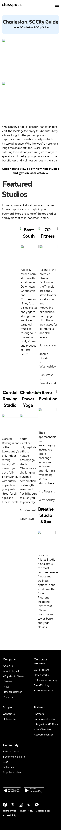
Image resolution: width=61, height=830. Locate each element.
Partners (39, 714)
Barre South (29, 233)
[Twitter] (13, 805)
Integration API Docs (46, 724)
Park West (46, 375)
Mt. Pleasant (29, 299)
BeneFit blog (41, 685)
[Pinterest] (29, 805)
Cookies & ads (43, 811)
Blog (5, 762)
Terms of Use (9, 811)
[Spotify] (37, 805)
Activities (8, 767)
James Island (48, 345)
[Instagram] (21, 805)
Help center (10, 719)
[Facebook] (5, 805)
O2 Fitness (47, 233)
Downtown (27, 518)
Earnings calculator (45, 719)
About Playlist (11, 671)
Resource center (43, 690)
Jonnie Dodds (44, 356)
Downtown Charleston (28, 288)
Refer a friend (11, 751)
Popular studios (12, 772)
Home (16, 27)
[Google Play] (34, 790)
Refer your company (45, 680)
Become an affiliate (14, 757)
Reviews (8, 697)
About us (8, 666)
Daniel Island (48, 383)
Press (6, 687)
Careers (7, 681)
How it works (41, 675)
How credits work (13, 692)
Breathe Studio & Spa (45, 515)
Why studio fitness (13, 676)
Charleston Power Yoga (28, 399)
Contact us (9, 714)
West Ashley (48, 366)
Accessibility (9, 815)
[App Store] (12, 790)
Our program (41, 670)
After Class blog (43, 729)
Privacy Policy (26, 811)
